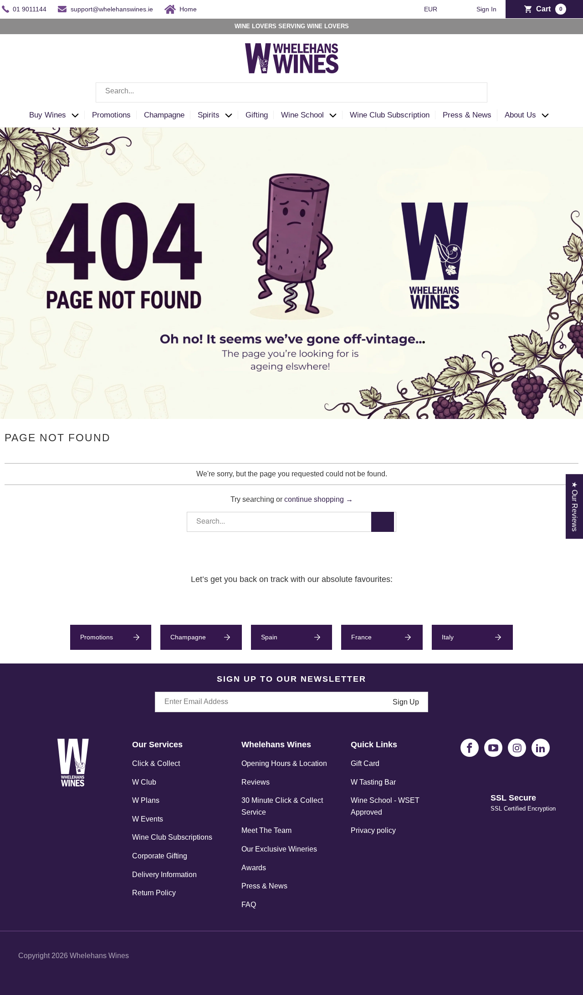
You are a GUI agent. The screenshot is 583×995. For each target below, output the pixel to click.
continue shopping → (318, 499)
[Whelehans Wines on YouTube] (493, 748)
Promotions (96, 637)
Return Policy (154, 893)
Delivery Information (164, 874)
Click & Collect (156, 763)
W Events (147, 819)
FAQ (248, 904)
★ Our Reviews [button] (574, 506)
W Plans (145, 800)
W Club (144, 782)
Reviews (255, 782)
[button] (56, 115)
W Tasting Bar (373, 782)
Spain (269, 637)
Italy (448, 637)
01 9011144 (29, 9)
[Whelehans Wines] (291, 58)
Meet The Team (266, 830)
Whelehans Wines (99, 955)
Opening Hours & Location (284, 763)
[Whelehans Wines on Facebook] (469, 748)
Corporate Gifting (159, 856)
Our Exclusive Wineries (279, 849)
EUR (431, 9)
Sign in (486, 9)
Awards (253, 868)
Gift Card (365, 763)
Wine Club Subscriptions (172, 837)
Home (188, 9)
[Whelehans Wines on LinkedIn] (541, 748)
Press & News (264, 886)
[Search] (473, 92)
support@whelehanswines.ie (112, 9)
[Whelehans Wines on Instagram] (517, 748)
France (361, 637)
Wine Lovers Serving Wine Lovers (292, 26)
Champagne (188, 637)
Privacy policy (373, 830)
